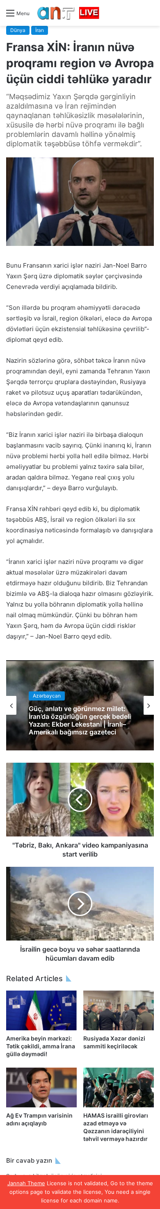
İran (39, 30)
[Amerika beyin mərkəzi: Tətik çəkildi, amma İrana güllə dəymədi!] (41, 1010)
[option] (80, 705)
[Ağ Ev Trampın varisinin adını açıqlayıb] (41, 1087)
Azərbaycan (47, 696)
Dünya (17, 30)
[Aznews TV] (68, 13)
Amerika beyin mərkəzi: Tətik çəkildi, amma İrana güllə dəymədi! (40, 1046)
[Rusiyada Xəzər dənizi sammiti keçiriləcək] (118, 1010)
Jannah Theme (26, 1183)
